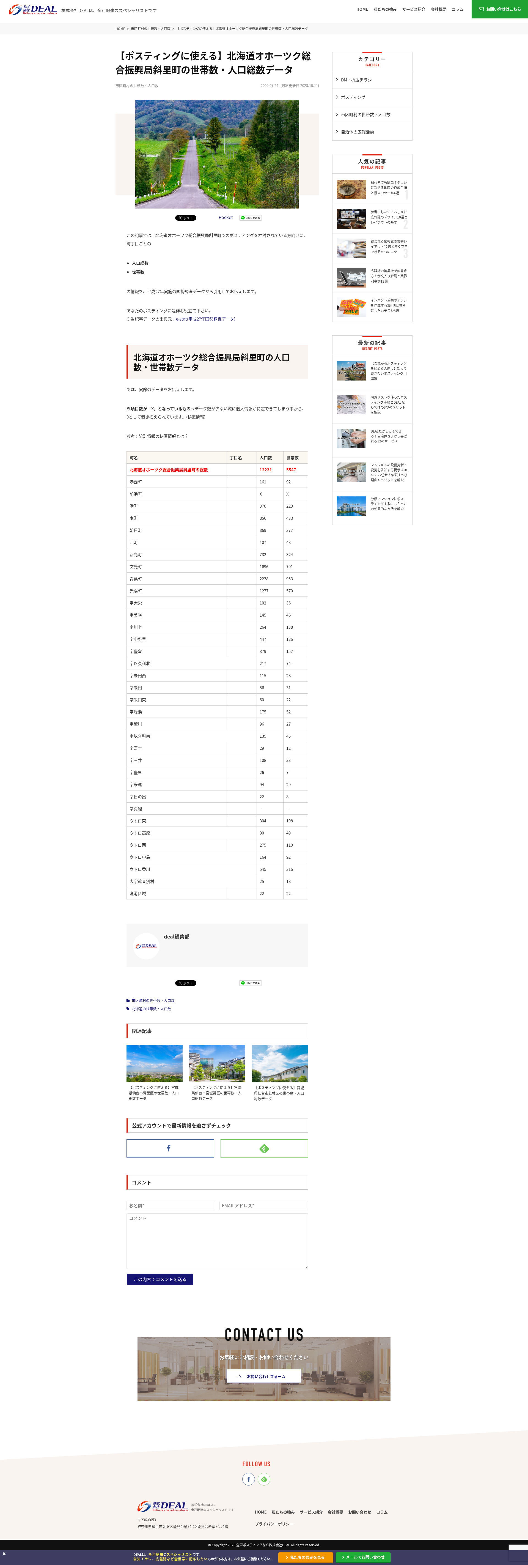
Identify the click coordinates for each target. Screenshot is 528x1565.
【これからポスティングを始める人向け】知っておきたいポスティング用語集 (389, 371)
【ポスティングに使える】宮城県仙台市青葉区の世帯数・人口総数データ (154, 1093)
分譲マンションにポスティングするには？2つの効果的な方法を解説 (388, 503)
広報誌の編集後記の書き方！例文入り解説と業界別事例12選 (389, 275)
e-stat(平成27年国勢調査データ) (205, 319)
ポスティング (353, 97)
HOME (362, 9)
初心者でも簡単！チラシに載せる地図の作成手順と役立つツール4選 (389, 187)
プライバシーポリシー (274, 1523)
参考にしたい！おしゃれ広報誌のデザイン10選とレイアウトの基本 (389, 217)
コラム (457, 9)
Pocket (226, 217)
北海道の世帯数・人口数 (151, 1008)
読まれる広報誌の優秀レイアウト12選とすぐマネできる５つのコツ (389, 246)
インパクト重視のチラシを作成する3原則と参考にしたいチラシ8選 (389, 305)
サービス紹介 (413, 9)
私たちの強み (385, 9)
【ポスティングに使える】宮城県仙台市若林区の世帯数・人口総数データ (279, 1093)
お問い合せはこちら (503, 9)
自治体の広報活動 (357, 132)
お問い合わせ (359, 1512)
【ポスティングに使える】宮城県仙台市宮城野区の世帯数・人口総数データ (216, 1093)
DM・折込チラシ (356, 80)
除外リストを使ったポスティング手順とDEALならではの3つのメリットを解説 (389, 404)
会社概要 (438, 9)
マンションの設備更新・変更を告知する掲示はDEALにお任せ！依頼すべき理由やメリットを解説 (389, 472)
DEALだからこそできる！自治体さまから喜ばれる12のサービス (389, 436)
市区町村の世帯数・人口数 (153, 1000)
